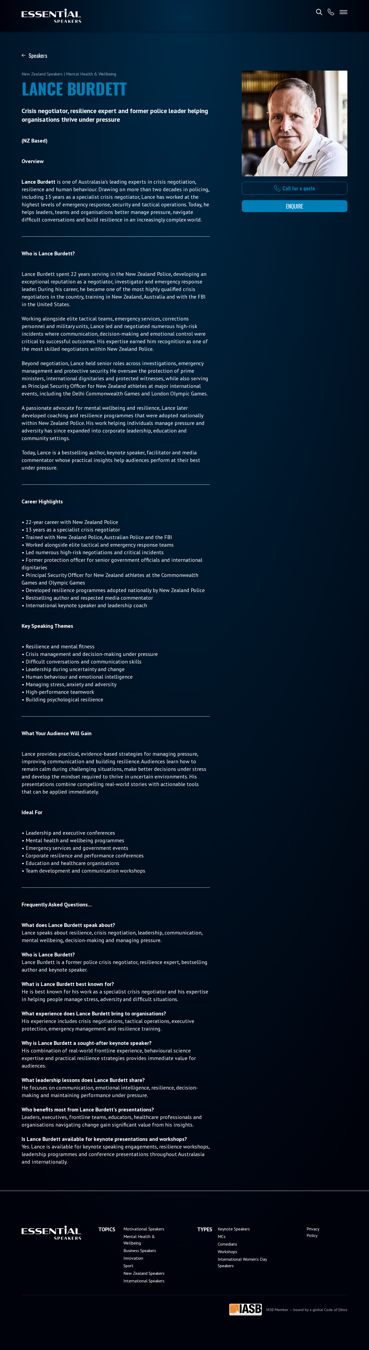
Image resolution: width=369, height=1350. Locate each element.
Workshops (227, 1251)
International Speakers (144, 1280)
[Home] (51, 16)
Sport (128, 1265)
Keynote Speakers (234, 1229)
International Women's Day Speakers (242, 1262)
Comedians (227, 1244)
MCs (222, 1236)
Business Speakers (139, 1250)
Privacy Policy (313, 1232)
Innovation (133, 1258)
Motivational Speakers (143, 1229)
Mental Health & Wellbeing (139, 1240)
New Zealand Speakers (144, 1273)
